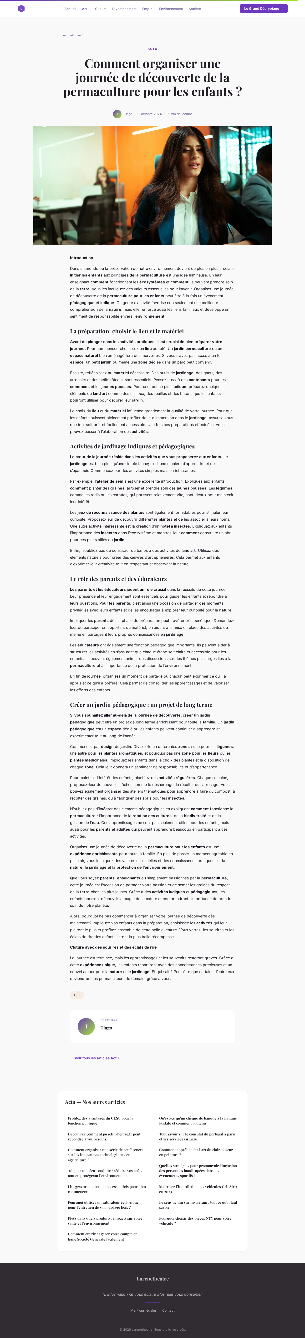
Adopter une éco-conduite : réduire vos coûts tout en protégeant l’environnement (105, 1173)
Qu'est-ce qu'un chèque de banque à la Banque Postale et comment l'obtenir (198, 1120)
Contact (168, 1310)
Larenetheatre (153, 1278)
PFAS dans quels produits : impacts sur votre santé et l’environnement (105, 1221)
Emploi (147, 8)
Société (195, 8)
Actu (85, 8)
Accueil (70, 8)
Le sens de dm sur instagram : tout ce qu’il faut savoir (198, 1205)
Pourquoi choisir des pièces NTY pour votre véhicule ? (195, 1221)
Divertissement (124, 8)
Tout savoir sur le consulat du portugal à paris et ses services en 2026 (197, 1136)
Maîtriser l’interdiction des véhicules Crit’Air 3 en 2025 (198, 1189)
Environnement (171, 8)
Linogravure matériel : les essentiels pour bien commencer (107, 1189)
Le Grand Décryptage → (263, 8)
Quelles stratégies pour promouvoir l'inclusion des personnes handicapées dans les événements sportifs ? (198, 1170)
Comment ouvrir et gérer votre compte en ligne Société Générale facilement (102, 1236)
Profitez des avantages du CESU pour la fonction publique (100, 1120)
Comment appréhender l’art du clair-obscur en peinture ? (196, 1152)
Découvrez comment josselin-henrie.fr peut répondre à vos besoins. (104, 1136)
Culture (101, 8)
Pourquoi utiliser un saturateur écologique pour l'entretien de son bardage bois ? (103, 1205)
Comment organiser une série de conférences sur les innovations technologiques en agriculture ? (105, 1154)
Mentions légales (143, 1310)
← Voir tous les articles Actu (94, 1058)
